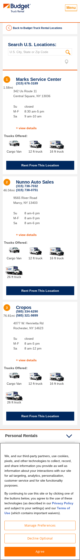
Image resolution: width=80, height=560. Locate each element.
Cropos (23, 307)
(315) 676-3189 (27, 83)
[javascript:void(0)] (65, 62)
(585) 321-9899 (27, 315)
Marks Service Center (38, 79)
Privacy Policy (62, 503)
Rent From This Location (40, 165)
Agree (40, 551)
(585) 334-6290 (27, 311)
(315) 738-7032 (27, 186)
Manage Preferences (40, 525)
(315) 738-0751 (27, 190)
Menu (71, 8)
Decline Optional (40, 538)
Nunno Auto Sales (35, 182)
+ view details (26, 128)
